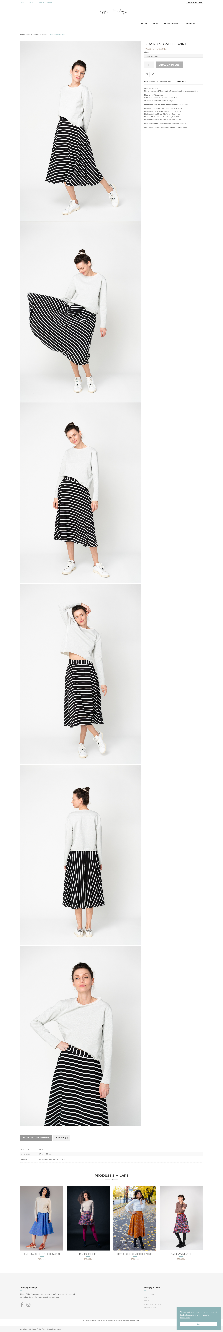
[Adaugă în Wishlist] (146, 74)
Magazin (36, 34)
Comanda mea (150, 1307)
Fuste (44, 34)
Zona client (149, 1294)
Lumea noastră (172, 24)
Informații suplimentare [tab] (36, 1138)
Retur (146, 1301)
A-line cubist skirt (181, 1254)
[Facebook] (22, 1306)
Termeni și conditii (88, 1320)
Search (200, 23)
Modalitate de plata (152, 1304)
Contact (190, 24)
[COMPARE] (153, 74)
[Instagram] (28, 1306)
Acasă (144, 24)
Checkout (30, 2)
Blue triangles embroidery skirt (41, 1254)
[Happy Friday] (111, 11)
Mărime (146, 52)
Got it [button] (199, 1324)
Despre (138, 1320)
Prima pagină (25, 34)
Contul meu (40, 2)
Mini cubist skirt (88, 1254)
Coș (22, 2)
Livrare (147, 1298)
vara (188, 82)
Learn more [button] (185, 1318)
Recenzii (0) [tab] (62, 1138)
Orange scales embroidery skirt (135, 1254)
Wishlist (50, 2)
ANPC (128, 1320)
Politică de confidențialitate (103, 1320)
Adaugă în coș (169, 64)
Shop (155, 24)
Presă (133, 1320)
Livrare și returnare (119, 1320)
